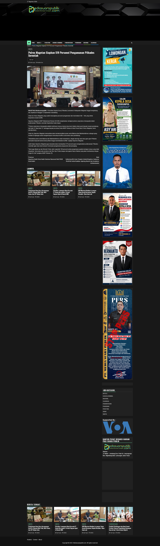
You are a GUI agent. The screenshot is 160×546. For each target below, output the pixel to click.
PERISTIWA (47, 43)
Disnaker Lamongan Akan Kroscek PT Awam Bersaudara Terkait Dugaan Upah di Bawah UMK (62, 192)
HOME (33, 43)
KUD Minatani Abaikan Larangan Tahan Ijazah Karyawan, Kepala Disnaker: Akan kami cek (87, 192)
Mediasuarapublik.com (79, 543)
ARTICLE (105, 393)
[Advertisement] (80, 28)
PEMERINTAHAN (69, 43)
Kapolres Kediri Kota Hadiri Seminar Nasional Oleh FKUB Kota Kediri (45, 159)
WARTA (39, 43)
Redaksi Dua (40, 62)
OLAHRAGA (93, 43)
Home (29, 46)
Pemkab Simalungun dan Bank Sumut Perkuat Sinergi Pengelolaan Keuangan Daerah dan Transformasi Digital (120, 528)
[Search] (132, 42)
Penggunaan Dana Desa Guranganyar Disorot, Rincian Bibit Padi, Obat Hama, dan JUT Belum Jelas (38, 192)
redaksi (38, 196)
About (40, 539)
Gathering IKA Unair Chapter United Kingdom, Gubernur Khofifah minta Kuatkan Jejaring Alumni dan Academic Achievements (82, 160)
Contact (35, 539)
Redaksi (29, 539)
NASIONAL (86, 43)
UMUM (104, 411)
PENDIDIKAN (78, 43)
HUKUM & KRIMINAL (57, 43)
